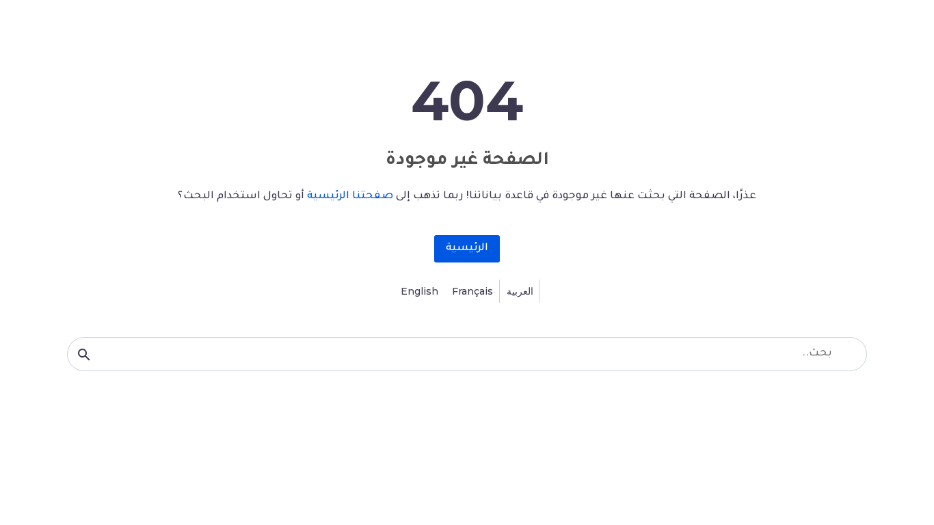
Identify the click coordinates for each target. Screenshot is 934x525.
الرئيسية (467, 248)
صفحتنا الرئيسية (350, 196)
